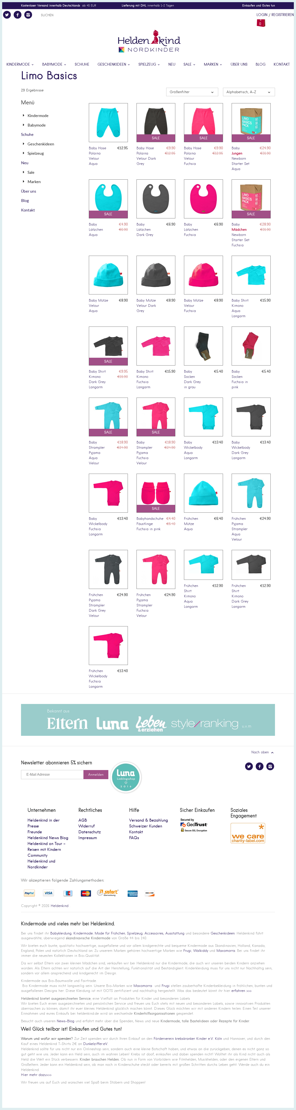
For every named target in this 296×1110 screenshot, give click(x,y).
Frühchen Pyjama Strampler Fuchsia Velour (144, 605)
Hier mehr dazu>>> (36, 1075)
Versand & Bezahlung (148, 820)
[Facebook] (17, 15)
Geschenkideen (112, 65)
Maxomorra (225, 951)
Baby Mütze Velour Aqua (98, 305)
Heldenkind (59, 906)
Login (262, 15)
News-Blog (65, 1021)
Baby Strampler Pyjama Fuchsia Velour (144, 452)
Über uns (239, 65)
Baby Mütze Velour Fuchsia (193, 305)
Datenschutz (89, 832)
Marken (212, 65)
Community (37, 855)
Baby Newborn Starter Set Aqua (240, 158)
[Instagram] (28, 15)
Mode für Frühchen (110, 933)
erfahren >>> (241, 991)
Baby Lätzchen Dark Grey (145, 229)
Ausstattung (174, 933)
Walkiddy (200, 951)
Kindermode (19, 65)
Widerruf (86, 826)
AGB (82, 820)
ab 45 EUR (58, 5)
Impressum (87, 838)
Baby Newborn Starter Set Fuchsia (240, 234)
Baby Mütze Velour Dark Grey (146, 305)
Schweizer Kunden (145, 826)
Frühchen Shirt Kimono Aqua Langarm (191, 596)
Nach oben (260, 752)
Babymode (53, 65)
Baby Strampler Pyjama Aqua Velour (97, 452)
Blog (260, 65)
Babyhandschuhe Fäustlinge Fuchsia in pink (150, 524)
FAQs (134, 838)
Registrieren (283, 15)
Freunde (35, 832)
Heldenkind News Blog (48, 838)
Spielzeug (147, 65)
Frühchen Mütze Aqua (191, 524)
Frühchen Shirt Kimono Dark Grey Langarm (240, 596)
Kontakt (282, 65)
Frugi (187, 951)
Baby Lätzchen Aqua (96, 229)
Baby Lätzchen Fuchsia (191, 229)
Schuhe (82, 65)
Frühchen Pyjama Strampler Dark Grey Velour (97, 605)
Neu (171, 65)
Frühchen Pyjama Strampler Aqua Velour (239, 529)
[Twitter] (7, 15)
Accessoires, (154, 933)
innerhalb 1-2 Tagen (148, 5)
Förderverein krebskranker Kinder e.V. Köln (188, 1039)
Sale (188, 65)
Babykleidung (61, 933)
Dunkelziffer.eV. (95, 1044)
